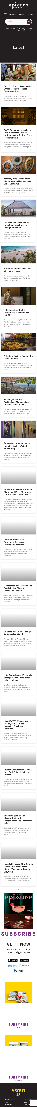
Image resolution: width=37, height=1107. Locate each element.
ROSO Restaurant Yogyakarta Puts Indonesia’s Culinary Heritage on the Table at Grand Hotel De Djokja (18, 134)
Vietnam (30, 14)
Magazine (18, 1078)
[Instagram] (24, 29)
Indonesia (21, 14)
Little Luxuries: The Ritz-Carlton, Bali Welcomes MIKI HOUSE (17, 312)
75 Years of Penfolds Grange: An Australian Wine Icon (17, 633)
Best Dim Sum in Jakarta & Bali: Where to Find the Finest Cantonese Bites (18, 88)
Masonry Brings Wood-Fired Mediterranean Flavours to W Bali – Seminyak (17, 181)
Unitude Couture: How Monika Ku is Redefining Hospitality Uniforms (18, 772)
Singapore (12, 14)
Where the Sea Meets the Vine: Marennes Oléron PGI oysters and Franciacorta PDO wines (18, 492)
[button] (5, 14)
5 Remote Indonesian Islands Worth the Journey (17, 269)
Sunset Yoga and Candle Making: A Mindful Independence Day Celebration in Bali (18, 820)
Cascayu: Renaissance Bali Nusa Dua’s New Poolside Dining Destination (16, 225)
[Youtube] (30, 29)
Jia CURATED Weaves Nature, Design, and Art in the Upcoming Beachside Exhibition (17, 725)
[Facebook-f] (19, 29)
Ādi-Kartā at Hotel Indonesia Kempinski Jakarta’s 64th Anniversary (17, 446)
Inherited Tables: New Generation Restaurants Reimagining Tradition (15, 542)
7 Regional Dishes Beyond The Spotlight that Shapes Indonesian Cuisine (18, 588)
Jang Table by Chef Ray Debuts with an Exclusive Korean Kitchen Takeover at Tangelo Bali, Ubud (18, 868)
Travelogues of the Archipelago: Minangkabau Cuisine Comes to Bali (16, 402)
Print (18, 1025)
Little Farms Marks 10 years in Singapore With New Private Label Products (18, 677)
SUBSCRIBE (18, 934)
